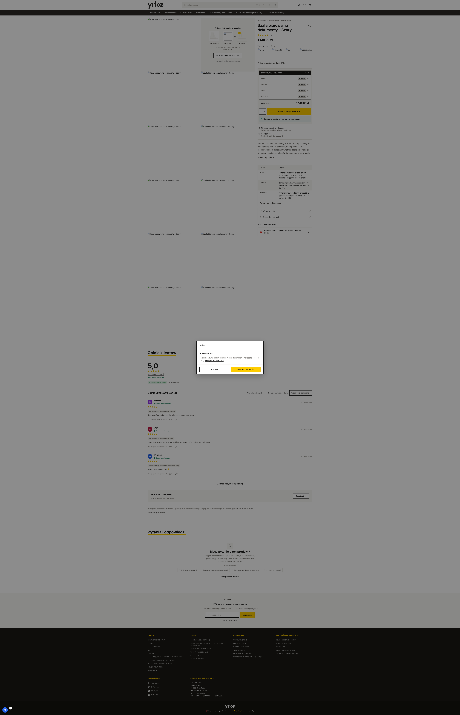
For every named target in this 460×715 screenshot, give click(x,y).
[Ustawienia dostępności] (5, 710)
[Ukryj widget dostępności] (10, 708)
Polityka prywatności (214, 360)
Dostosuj (214, 369)
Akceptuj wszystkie (245, 369)
